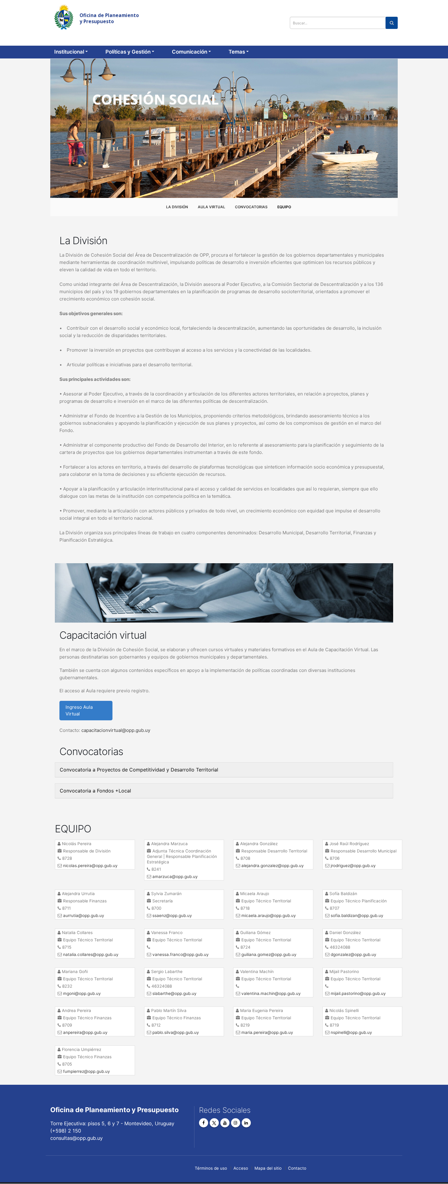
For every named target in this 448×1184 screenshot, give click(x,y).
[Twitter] (214, 1122)
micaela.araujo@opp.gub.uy (268, 915)
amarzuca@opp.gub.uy (175, 876)
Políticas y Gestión (128, 52)
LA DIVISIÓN (177, 207)
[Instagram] (235, 1122)
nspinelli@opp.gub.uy (351, 1032)
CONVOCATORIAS (251, 207)
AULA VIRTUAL (211, 207)
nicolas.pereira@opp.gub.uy (90, 865)
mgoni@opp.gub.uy (82, 993)
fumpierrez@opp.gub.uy (86, 1071)
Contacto (297, 1168)
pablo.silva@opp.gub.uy (175, 1032)
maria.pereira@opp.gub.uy (267, 1032)
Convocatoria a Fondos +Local (95, 791)
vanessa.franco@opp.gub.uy (180, 954)
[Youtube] (224, 1122)
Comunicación (189, 52)
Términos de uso (211, 1168)
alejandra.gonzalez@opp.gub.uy (272, 865)
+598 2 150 (346, 7)
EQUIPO (284, 207)
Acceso (240, 1168)
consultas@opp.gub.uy (395, 7)
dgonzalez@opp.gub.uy (353, 954)
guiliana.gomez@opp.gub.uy (269, 954)
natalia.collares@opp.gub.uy (91, 954)
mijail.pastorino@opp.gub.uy (358, 993)
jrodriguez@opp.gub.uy (353, 865)
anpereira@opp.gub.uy (85, 1032)
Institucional (69, 52)
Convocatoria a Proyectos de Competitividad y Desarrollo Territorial (139, 770)
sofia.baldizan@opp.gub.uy (357, 915)
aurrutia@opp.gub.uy (83, 915)
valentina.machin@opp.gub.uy (271, 993)
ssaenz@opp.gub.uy (172, 915)
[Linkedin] (246, 1122)
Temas (237, 52)
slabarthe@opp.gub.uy (174, 993)
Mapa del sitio (268, 1168)
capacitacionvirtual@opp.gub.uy (115, 730)
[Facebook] (203, 1122)
